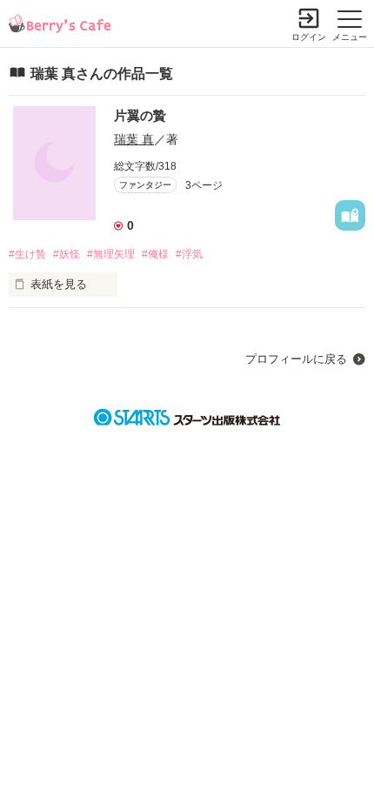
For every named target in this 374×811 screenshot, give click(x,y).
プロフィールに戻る (296, 358)
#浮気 (189, 254)
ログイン (308, 37)
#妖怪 (66, 254)
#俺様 (155, 254)
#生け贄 (27, 254)
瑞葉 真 (134, 139)
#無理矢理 (111, 254)
